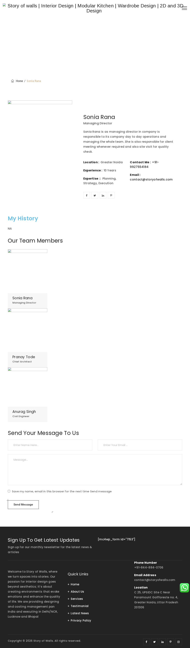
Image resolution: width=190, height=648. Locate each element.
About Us (77, 592)
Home (18, 80)
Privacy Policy (81, 620)
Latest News (80, 613)
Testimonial (80, 606)
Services (77, 599)
